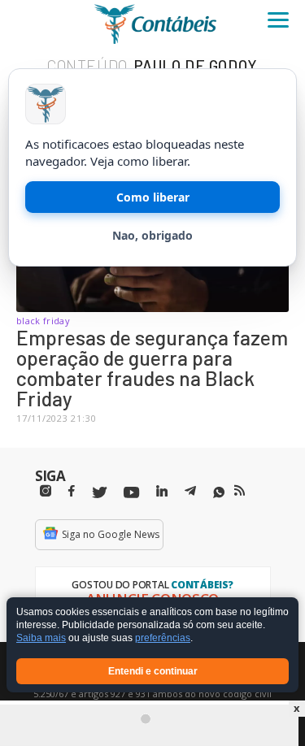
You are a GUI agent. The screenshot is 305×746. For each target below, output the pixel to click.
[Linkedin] (161, 491)
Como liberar (153, 197)
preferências (162, 638)
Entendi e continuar (153, 671)
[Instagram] (45, 491)
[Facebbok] (71, 491)
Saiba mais (41, 638)
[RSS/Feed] (239, 491)
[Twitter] (99, 493)
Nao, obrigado (152, 235)
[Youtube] (131, 493)
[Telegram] (190, 493)
